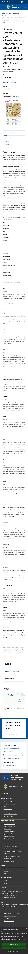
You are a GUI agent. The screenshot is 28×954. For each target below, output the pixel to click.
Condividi (5, 82)
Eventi (5, 883)
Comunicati (16, 13)
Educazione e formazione (10, 846)
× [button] (26, 928)
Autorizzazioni (7, 859)
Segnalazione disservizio (10, 916)
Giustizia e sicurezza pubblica (11, 849)
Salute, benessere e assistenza (12, 856)
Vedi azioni (13, 82)
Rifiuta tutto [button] (14, 948)
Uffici (5, 806)
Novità (9, 13)
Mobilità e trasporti (9, 839)
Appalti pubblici (8, 834)
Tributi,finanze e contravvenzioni (12, 851)
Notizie (5, 869)
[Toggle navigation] (3, 7)
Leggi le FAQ (7, 918)
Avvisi (5, 874)
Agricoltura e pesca (9, 861)
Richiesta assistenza (9, 921)
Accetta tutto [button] (14, 944)
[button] (14, 951)
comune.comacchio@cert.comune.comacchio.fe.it (14, 904)
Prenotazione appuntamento (11, 913)
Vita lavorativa (7, 829)
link (6, 941)
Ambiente (6, 854)
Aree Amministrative (9, 804)
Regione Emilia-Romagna (9, 2)
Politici (5, 811)
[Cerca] (25, 7)
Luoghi (5, 881)
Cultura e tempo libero (9, 826)
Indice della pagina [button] (10, 133)
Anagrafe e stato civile (9, 824)
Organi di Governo (8, 801)
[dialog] (14, 940)
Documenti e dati (8, 816)
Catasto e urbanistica (9, 836)
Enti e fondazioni (8, 809)
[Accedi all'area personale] (21, 2)
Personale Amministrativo (10, 814)
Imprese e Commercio (9, 831)
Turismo (4, 15)
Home (3, 13)
